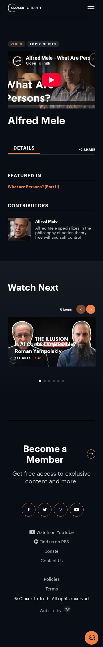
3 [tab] (49, 381)
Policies (52, 579)
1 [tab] (40, 381)
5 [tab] (58, 381)
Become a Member (45, 454)
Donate (51, 551)
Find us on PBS (53, 541)
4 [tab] (54, 381)
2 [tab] (44, 381)
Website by (62, 609)
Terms (51, 588)
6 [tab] (63, 381)
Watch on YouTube (54, 532)
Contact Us (52, 560)
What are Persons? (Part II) (33, 186)
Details (24, 147)
